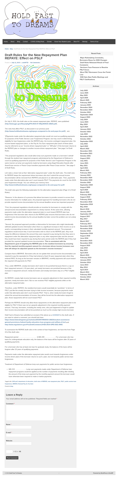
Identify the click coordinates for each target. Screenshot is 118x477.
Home (6, 41)
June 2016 (84, 238)
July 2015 (84, 248)
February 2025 (85, 102)
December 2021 (86, 151)
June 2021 (84, 163)
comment (56, 315)
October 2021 (85, 156)
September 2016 (86, 233)
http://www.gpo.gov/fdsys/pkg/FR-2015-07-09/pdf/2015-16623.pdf (30, 124)
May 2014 (84, 267)
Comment (10, 404)
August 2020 (85, 187)
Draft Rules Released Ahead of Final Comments (94, 64)
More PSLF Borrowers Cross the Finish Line (95, 73)
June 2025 (84, 93)
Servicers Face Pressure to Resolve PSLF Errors (94, 68)
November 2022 (86, 136)
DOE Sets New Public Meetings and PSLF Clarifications (94, 78)
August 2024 (85, 117)
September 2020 (86, 185)
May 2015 (84, 250)
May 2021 (84, 165)
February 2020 (85, 194)
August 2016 (85, 236)
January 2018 (85, 211)
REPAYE (15, 384)
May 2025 (84, 95)
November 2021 (86, 153)
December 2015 (86, 240)
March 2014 (84, 272)
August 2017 (85, 216)
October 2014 (85, 262)
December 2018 (86, 202)
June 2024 (84, 122)
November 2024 (86, 110)
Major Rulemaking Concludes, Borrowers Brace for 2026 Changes (93, 59)
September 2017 (86, 214)
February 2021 (85, 173)
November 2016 (86, 228)
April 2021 (84, 168)
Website (9, 441)
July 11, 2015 (16, 62)
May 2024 (84, 124)
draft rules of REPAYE (40, 381)
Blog (18, 41)
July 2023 (84, 134)
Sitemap (84, 41)
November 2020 (86, 180)
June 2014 (84, 265)
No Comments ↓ (35, 62)
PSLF (62, 381)
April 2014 (84, 270)
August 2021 (85, 158)
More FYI (76, 41)
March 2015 (84, 255)
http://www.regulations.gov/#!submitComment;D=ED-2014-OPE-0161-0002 (34, 325)
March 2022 (84, 148)
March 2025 (84, 100)
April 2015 (84, 253)
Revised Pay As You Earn (25, 384)
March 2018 (84, 209)
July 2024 (84, 119)
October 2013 (85, 277)
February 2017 (85, 224)
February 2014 (85, 274)
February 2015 (85, 257)
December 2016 (86, 226)
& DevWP (110, 473)
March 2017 (84, 221)
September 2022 (86, 141)
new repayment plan (54, 381)
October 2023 (85, 132)
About (12, 41)
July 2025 (84, 90)
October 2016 (85, 231)
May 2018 (84, 207)
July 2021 (84, 161)
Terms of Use (94, 41)
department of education (25, 381)
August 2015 (85, 245)
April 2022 (84, 146)
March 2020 (84, 192)
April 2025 (84, 98)
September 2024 (86, 115)
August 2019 (85, 197)
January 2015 (85, 260)
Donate (49, 41)
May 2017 (84, 219)
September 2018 (86, 204)
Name (8, 424)
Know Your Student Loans (63, 41)
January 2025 (85, 105)
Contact (25, 41)
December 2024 (86, 107)
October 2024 (85, 112)
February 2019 (85, 199)
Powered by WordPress (100, 473)
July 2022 (84, 144)
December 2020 (86, 178)
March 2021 (84, 170)
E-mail (8, 432)
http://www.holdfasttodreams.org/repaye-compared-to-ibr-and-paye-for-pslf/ (35, 131)
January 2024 (85, 129)
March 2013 (84, 279)
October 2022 (85, 139)
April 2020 (84, 190)
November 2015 (86, 243)
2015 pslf (15, 381)
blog (11, 49)
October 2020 (85, 182)
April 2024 (84, 127)
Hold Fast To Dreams (15, 473)
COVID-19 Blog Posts (37, 41)
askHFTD (25, 62)
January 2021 (85, 175)
